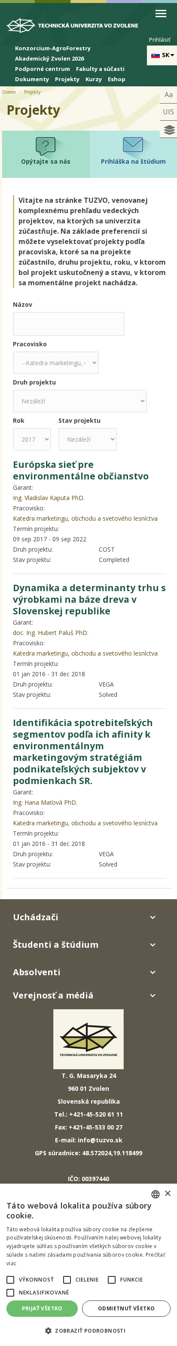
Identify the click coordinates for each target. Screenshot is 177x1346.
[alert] (88, 1265)
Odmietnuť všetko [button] (126, 1308)
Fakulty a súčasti (100, 69)
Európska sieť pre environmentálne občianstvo (81, 470)
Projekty (67, 79)
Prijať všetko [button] (42, 1308)
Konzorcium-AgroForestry (53, 48)
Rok (18, 420)
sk (165, 55)
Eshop (116, 79)
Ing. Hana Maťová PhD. (45, 802)
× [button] (167, 1193)
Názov (22, 304)
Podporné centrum (42, 69)
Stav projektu (79, 420)
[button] (10, 1279)
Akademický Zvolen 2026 (49, 58)
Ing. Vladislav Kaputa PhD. (49, 498)
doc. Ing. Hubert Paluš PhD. (50, 633)
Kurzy (93, 79)
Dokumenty (32, 79)
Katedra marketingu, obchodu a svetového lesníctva (85, 518)
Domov (9, 92)
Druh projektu (34, 382)
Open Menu (161, 13)
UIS (168, 111)
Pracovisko (30, 344)
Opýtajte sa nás (45, 161)
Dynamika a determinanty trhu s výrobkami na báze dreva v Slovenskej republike (89, 599)
